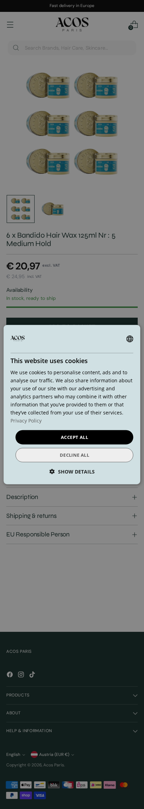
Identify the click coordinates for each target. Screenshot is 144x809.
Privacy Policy (26, 420)
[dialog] (71, 404)
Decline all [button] (74, 455)
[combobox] (130, 338)
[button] (72, 472)
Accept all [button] (74, 437)
